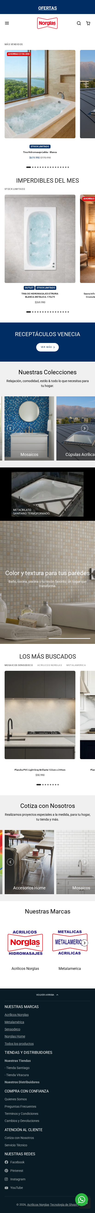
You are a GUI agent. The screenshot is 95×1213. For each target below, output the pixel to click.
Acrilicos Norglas (49, 665)
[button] (84, 428)
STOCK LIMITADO (15, 188)
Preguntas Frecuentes (20, 1106)
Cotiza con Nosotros (19, 1138)
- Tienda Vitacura (17, 1075)
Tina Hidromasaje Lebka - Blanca (40, 106)
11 (55, 167)
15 (65, 167)
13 (60, 167)
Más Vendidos (14, 44)
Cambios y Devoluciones (22, 1121)
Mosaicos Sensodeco (19, 665)
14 (63, 167)
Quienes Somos (16, 1099)
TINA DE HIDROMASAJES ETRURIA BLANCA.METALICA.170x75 (40, 251)
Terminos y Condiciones (21, 1113)
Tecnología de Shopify (64, 1204)
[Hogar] (47, 23)
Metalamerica (76, 665)
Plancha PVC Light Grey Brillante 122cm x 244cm (40, 725)
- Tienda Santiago (17, 1068)
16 (68, 167)
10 (53, 167)
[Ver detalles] (47, 342)
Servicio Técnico (16, 1145)
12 (58, 167)
